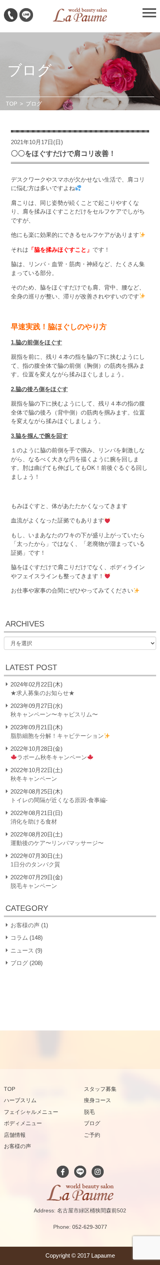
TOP (11, 104)
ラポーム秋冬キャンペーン (52, 757)
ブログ (19, 963)
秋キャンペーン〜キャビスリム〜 (54, 714)
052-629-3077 (89, 1227)
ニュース (22, 950)
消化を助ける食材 (33, 821)
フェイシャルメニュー (31, 1112)
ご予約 (92, 1135)
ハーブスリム (20, 1100)
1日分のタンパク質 (35, 864)
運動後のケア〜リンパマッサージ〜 (57, 843)
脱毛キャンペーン (33, 885)
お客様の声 (25, 925)
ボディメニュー (23, 1123)
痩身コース (97, 1100)
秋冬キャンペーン (33, 778)
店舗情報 (15, 1135)
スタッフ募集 (100, 1089)
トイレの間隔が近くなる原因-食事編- (59, 800)
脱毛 (89, 1112)
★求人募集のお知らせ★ (42, 693)
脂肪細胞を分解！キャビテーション (57, 735)
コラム (19, 937)
